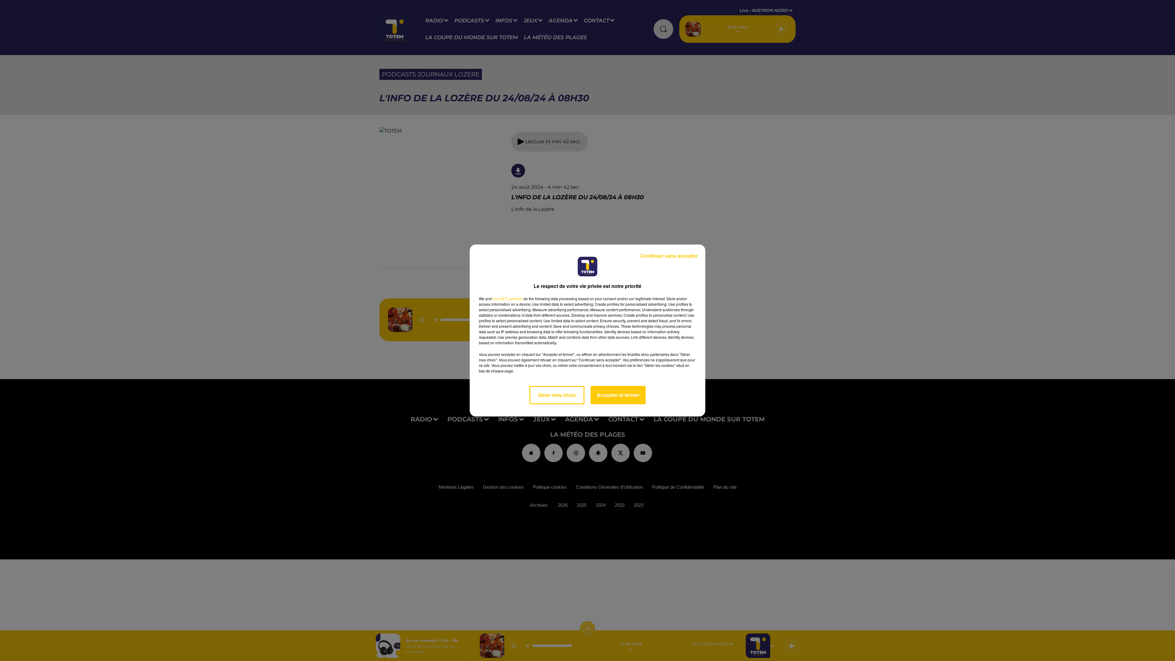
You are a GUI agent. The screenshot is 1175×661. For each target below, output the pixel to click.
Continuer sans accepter (669, 255)
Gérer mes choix (557, 394)
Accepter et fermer (618, 394)
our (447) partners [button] (508, 298)
